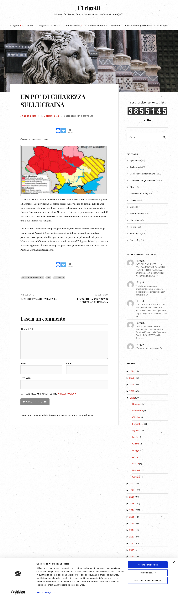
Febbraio (136, 470)
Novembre (137, 410)
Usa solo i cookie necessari (147, 580)
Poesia (57, 25)
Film (132, 187)
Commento (27, 329)
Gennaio (136, 476)
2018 (131, 503)
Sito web (25, 378)
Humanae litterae (96, 25)
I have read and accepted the (50, 394)
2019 (131, 496)
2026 (131, 371)
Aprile (135, 457)
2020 (131, 490)
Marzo (135, 463)
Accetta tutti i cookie (148, 565)
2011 (131, 549)
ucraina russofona (32, 277)
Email (70, 363)
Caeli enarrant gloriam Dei (138, 25)
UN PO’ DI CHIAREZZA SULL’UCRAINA (53, 100)
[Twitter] (63, 129)
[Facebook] (58, 129)
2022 (132, 397)
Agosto (135, 430)
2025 (131, 377)
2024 (131, 384)
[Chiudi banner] (174, 562)
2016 (131, 516)
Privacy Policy (66, 394)
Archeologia (136, 167)
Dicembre (137, 403)
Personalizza (146, 572)
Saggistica (44, 25)
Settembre (137, 423)
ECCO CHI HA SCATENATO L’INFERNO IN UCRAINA (92, 300)
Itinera (30, 25)
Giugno (135, 443)
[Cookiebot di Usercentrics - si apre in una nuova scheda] (18, 592)
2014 (131, 530)
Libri (132, 206)
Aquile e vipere (73, 25)
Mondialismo (51, 116)
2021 (131, 483)
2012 (131, 543)
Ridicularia (162, 25)
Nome (24, 363)
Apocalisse (135, 160)
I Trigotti (89, 7)
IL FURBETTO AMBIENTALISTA (38, 299)
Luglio (135, 437)
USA (48, 277)
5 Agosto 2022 (28, 116)
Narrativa (115, 25)
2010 (131, 556)
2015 (131, 523)
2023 (131, 391)
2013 (131, 536)
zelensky (59, 277)
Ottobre (136, 417)
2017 (131, 510)
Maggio (136, 450)
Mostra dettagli (43, 592)
